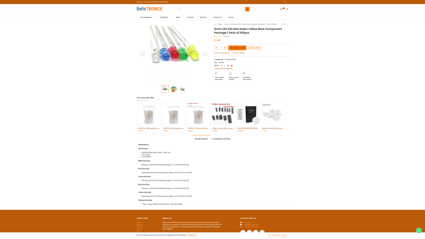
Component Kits (230, 59)
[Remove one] (217, 48)
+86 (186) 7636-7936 (250, 227)
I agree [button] (284, 235)
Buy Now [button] (256, 47)
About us (140, 224)
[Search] (247, 9)
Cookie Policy (191, 235)
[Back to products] (284, 24)
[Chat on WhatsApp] (419, 230)
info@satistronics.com (251, 224)
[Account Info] (287, 9)
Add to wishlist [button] (239, 53)
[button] (142, 53)
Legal (138, 231)
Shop (220, 24)
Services (140, 229)
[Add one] (225, 48)
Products (140, 227)
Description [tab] (202, 139)
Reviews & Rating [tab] (222, 139)
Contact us (247, 222)
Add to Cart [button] (238, 47)
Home (139, 222)
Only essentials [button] (274, 235)
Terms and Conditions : (223, 68)
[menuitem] (178, 17)
